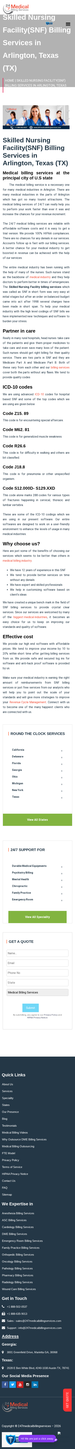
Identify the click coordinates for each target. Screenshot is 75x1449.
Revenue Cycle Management (27, 702)
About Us (7, 1084)
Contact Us (8, 1180)
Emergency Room (22, 899)
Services (7, 1091)
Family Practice (21, 892)
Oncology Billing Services (17, 1261)
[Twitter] (12, 1384)
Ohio (15, 776)
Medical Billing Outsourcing (18, 1146)
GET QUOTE (67, 1400)
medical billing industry (17, 560)
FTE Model (8, 1153)
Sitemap (7, 1194)
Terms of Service (12, 1167)
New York (17, 790)
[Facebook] (5, 1384)
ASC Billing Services (14, 1220)
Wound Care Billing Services (19, 1289)
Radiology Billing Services (17, 1282)
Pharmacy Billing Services (17, 1275)
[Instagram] (27, 1384)
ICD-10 (39, 394)
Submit (30, 1008)
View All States (37, 819)
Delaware (17, 756)
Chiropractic (19, 886)
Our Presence (10, 1111)
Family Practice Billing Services (21, 1247)
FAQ (4, 1187)
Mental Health (20, 879)
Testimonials (9, 1125)
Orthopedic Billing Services (18, 1254)
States (6, 1104)
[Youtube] (20, 1384)
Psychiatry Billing (22, 872)
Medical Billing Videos (15, 1132)
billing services (60, 367)
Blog (4, 1118)
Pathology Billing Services (17, 1268)
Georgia (17, 769)
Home (9, 80)
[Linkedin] (35, 1384)
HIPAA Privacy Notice (37, 1017)
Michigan (17, 783)
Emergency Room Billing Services (22, 1240)
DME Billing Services (14, 1233)
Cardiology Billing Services (18, 1227)
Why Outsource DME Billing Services (24, 1139)
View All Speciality (37, 917)
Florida (16, 763)
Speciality (7, 1098)
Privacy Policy (51, 1015)
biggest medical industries (30, 617)
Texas (15, 796)
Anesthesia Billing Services (18, 1213)
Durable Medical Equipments (29, 865)
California (18, 749)
